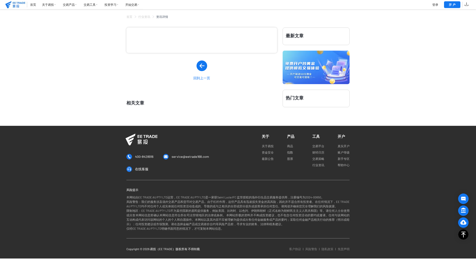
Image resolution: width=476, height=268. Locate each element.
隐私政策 (327, 249)
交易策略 (318, 158)
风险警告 (311, 249)
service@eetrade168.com (190, 156)
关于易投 (268, 146)
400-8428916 (144, 156)
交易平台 (318, 146)
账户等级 (344, 152)
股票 (290, 158)
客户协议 (295, 249)
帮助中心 (344, 165)
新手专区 (344, 158)
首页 (129, 16)
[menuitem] (33, 4)
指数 (290, 152)
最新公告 (268, 158)
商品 (290, 146)
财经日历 (318, 152)
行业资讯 (144, 16)
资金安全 (268, 152)
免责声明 (344, 249)
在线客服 (141, 169)
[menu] (85, 4)
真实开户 (344, 146)
